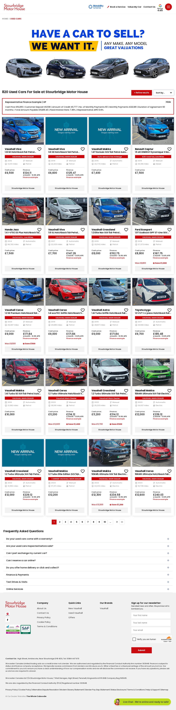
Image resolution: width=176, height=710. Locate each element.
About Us (41, 608)
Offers (71, 617)
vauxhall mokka (101, 149)
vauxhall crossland (103, 229)
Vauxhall (104, 608)
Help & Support (153, 689)
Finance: (26, 170)
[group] (23, 131)
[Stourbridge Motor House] (14, 7)
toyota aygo (143, 310)
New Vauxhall (75, 608)
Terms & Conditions (47, 626)
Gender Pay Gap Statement (97, 689)
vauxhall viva (13, 149)
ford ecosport (143, 229)
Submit (141, 650)
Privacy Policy (43, 617)
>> (122, 522)
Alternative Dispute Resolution (45, 689)
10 (105, 522)
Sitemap (164, 689)
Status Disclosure (119, 689)
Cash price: (10, 170)
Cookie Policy (43, 622)
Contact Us (149, 7)
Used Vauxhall (75, 612)
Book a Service (118, 7)
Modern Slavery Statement (72, 689)
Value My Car (134, 7)
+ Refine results (141, 92)
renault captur (144, 149)
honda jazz (12, 229)
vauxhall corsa (14, 310)
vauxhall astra (101, 310)
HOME (5, 18)
